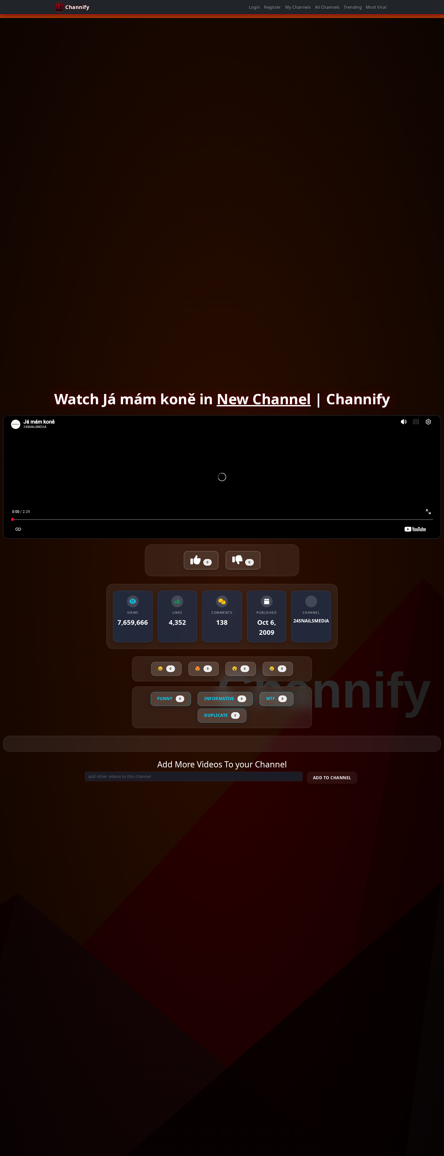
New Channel (264, 398)
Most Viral (376, 7)
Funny (169, 698)
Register (272, 7)
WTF (275, 698)
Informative (223, 698)
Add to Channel (332, 778)
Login (254, 7)
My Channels (298, 7)
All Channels (327, 7)
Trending (353, 7)
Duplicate (220, 715)
